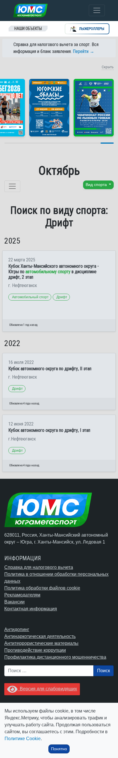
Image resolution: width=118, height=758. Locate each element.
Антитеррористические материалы (41, 643)
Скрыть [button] (108, 67)
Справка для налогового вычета (38, 567)
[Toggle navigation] (97, 10)
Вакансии (14, 601)
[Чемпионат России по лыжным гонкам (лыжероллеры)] (94, 107)
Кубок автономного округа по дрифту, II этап (49, 368)
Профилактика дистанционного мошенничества (55, 657)
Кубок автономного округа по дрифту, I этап (49, 430)
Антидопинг (16, 629)
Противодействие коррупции (35, 650)
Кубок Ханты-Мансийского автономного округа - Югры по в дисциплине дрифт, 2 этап (53, 271)
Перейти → (83, 51)
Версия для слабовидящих (47, 688)
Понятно (59, 748)
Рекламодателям (22, 594)
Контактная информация (30, 608)
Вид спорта (97, 185)
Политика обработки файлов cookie (42, 588)
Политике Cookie (23, 738)
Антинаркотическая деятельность (40, 636)
